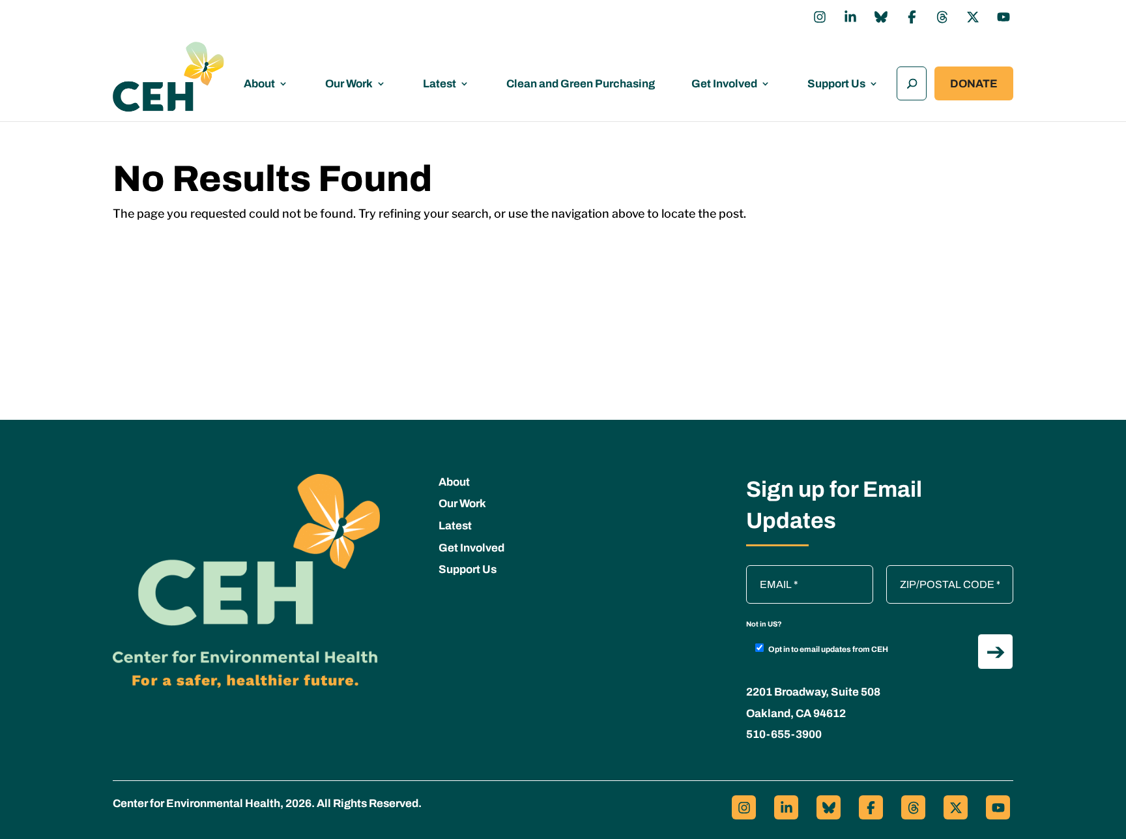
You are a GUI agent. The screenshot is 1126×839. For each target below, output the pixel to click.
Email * (769, 572)
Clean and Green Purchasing (580, 84)
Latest (439, 84)
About (259, 84)
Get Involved (724, 84)
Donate (974, 84)
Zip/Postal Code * (931, 572)
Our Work (349, 84)
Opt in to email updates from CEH (828, 649)
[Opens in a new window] (820, 17)
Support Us (836, 84)
